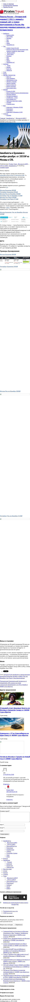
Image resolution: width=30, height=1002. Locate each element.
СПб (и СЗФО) (9, 36)
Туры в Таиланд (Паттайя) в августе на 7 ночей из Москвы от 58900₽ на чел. (16, 955)
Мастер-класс (7, 869)
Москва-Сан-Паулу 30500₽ (8, 197)
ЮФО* (7, 59)
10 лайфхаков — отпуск (12, 97)
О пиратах (5, 113)
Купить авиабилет (10, 78)
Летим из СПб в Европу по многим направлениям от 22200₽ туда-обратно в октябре (16, 972)
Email (1, 828)
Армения (8, 67)
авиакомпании (25, 675)
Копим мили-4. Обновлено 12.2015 (14, 112)
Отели (4, 72)
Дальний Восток (10, 44)
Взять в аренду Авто (11, 88)
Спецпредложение (19, 678)
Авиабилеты (6, 33)
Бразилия (9, 676)
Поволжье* (9, 56)
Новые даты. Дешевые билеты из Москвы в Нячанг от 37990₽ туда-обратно (16, 939)
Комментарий (5, 811)
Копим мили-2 (9, 109)
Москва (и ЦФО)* (10, 53)
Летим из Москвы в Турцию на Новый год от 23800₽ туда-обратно (15, 758)
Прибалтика (10, 850)
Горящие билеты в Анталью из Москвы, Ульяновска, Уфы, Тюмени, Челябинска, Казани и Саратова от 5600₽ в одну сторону (15, 934)
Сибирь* (8, 61)
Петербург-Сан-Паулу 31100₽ (9, 199)
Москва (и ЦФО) (10, 35)
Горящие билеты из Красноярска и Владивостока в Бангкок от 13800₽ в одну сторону (16, 980)
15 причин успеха (10, 104)
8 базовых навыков (11, 94)
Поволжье (8, 38)
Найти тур (8, 77)
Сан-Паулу (9, 678)
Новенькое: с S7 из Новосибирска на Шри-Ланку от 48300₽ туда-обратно (14, 734)
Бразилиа (3, 676)
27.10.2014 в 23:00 (8, 774)
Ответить (6, 784)
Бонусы (5, 73)
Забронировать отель (11, 80)
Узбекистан (9, 70)
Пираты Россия (8, 7)
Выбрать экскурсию (11, 86)
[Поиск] (0, 1)
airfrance (6, 675)
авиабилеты (16, 675)
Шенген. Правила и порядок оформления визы (17, 93)
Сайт (1, 831)
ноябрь (20, 676)
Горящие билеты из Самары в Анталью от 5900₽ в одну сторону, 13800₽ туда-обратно (16, 961)
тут (7, 187)
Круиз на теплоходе (11, 85)
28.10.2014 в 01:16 (11, 792)
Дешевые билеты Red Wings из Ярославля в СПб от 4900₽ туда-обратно (16, 976)
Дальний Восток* (10, 62)
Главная (2, 118)
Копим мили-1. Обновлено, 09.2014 (14, 107)
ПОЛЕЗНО (5, 89)
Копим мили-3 (9, 110)
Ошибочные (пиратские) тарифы (14, 101)
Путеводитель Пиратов (10, 5)
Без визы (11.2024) (10, 91)
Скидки (5, 874)
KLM (10, 675)
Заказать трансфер (11, 83)
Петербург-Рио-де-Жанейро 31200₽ (11, 196)
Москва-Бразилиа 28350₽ (8, 190)
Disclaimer (8, 115)
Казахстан (8, 69)
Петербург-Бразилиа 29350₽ (9, 192)
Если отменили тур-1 (11, 99)
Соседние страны (11, 853)
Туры (4, 46)
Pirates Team (13, 164)
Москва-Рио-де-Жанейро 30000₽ (10, 194)
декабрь (15, 676)
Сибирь (8, 43)
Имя (1, 825)
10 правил (8, 102)
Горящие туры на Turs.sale (12, 48)
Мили (4, 105)
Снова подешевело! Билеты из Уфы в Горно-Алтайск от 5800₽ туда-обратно (15, 944)
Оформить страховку (11, 81)
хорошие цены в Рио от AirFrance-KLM (12, 175)
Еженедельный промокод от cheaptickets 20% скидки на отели (13, 682)
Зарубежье (5, 64)
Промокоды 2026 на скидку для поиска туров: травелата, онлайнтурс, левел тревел (17, 50)
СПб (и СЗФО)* (10, 54)
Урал (7, 40)
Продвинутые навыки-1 (12, 96)
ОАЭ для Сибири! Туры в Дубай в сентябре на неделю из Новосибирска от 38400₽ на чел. (16, 966)
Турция (8, 65)
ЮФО (7, 41)
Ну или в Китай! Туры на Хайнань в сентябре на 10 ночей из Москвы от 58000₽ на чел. (14, 950)
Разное (5, 873)
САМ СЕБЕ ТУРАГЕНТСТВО (9, 75)
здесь (8, 207)
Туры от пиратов (8, 4)
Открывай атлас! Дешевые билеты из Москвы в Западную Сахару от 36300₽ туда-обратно (15, 710)
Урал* (7, 57)
